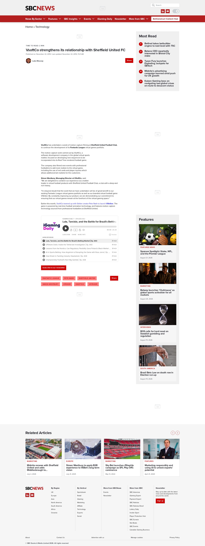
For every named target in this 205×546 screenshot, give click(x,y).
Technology (42, 27)
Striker (67, 284)
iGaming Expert (135, 495)
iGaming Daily (104, 19)
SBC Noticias (134, 502)
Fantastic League (51, 278)
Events (87, 19)
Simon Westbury (50, 284)
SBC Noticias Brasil (137, 506)
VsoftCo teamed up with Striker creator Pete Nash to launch (84, 203)
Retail (79, 495)
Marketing (80, 502)
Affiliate (80, 506)
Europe (53, 495)
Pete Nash (69, 278)
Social (79, 516)
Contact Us (61, 537)
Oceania (54, 512)
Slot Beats (133, 523)
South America (56, 506)
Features (53, 19)
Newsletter (120, 19)
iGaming (80, 499)
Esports (80, 512)
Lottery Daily (134, 509)
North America (56, 502)
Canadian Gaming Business (140, 530)
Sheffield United (87, 278)
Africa (53, 509)
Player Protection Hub (138, 516)
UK (52, 492)
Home (29, 27)
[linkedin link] (163, 11)
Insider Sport (134, 512)
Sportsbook (81, 492)
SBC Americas (135, 492)
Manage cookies (137, 537)
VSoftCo (80, 284)
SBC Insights (70, 19)
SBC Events (134, 526)
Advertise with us (97, 537)
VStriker (93, 284)
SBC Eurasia (134, 519)
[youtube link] (168, 11)
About (27, 537)
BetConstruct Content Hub (165, 18)
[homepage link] (40, 8)
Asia (52, 499)
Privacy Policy (175, 537)
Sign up (160, 500)
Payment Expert (135, 499)
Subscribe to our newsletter (53, 267)
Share (129, 60)
